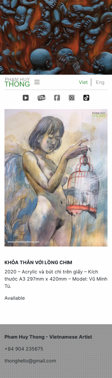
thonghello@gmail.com (30, 361)
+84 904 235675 (23, 349)
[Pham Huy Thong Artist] (17, 82)
